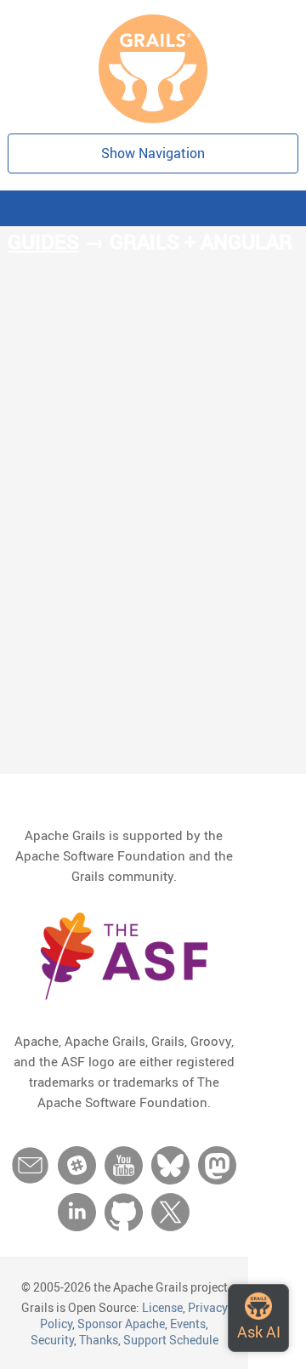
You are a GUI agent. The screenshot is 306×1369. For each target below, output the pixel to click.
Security (52, 1340)
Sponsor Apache (121, 1323)
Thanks (98, 1340)
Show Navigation (153, 153)
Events (188, 1323)
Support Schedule (170, 1340)
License (162, 1307)
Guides (43, 241)
